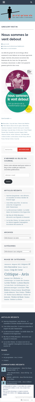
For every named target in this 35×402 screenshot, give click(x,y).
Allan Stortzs (6, 125)
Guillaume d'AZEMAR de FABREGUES (13, 46)
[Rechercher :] (13, 149)
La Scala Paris (8, 285)
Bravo (12, 125)
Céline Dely (25, 125)
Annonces (7, 264)
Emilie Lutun (19, 130)
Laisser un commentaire (9, 48)
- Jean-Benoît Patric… (14, 373)
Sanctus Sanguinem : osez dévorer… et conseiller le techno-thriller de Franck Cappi (18, 198)
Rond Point (26, 290)
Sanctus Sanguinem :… (14, 368)
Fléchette (16, 278)
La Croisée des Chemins (21, 280)
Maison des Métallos (23, 123)
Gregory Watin (23, 132)
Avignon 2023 (16, 264)
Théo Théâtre (20, 292)
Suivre (8, 181)
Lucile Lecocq (14, 136)
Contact (6, 360)
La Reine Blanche (23, 283)
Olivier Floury (22, 136)
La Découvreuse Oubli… (14, 382)
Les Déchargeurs (19, 285)
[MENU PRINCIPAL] (3, 2)
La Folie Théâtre (10, 283)
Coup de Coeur (14, 123)
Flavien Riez (4, 132)
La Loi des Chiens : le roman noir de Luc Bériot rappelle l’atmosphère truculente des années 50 (18, 222)
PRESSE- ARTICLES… (13, 377)
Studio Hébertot (9, 292)
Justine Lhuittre (5, 136)
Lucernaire (21, 287)
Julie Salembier (25, 134)
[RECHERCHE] (31, 2)
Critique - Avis (16, 274)
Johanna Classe (5, 134)
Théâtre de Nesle (17, 297)
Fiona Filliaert (27, 130)
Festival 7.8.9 (8, 278)
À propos (6, 354)
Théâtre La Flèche (16, 299)
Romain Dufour (9, 139)
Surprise (16, 139)
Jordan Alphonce (15, 134)
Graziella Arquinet (14, 132)
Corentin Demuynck (18, 128)
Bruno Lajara (18, 125)
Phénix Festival (16, 290)
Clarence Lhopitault (6, 128)
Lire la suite (6, 118)
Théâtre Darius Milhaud (14, 295)
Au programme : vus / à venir (13, 357)
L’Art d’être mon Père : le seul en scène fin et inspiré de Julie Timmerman (17, 205)
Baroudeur (6, 123)
